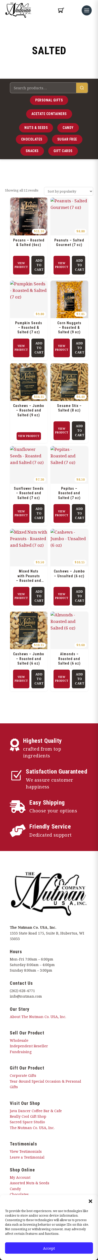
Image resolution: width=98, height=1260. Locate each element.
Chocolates (31, 139)
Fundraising (21, 1051)
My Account (20, 1177)
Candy (68, 128)
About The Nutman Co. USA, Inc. (38, 1016)
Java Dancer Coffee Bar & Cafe (36, 1110)
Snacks (32, 151)
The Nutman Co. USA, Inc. (32, 1127)
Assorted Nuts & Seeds (29, 1183)
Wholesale (19, 1040)
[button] (90, 1201)
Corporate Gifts (23, 1075)
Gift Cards (63, 151)
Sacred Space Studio (27, 1121)
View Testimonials (26, 1151)
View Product (21, 265)
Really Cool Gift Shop (28, 1116)
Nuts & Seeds (36, 128)
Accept (49, 1248)
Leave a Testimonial (27, 1157)
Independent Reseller (29, 1046)
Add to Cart (39, 265)
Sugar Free (67, 139)
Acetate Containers (49, 114)
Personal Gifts (49, 100)
